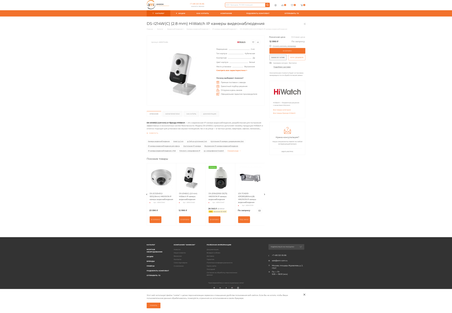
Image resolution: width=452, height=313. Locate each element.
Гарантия (210, 259)
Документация (209, 114)
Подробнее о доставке (282, 67)
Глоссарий (211, 269)
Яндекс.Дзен (238, 287)
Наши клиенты (180, 253)
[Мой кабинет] (275, 5)
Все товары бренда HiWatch (284, 113)
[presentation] (146, 194)
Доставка (210, 256)
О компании (179, 266)
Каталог (151, 245)
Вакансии (178, 256)
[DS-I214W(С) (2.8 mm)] (182, 74)
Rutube (232, 287)
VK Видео (226, 287)
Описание (154, 114)
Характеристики (172, 114)
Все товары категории (282, 110)
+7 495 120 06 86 (197, 4)
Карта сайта (211, 266)
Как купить (191, 114)
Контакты (177, 259)
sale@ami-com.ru (279, 260)
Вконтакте (220, 287)
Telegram (214, 287)
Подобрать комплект (158, 271)
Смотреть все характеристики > (231, 70)
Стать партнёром (180, 263)
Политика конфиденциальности (219, 263)
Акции (150, 256)
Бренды (151, 261)
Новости (177, 249)
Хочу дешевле (297, 57)
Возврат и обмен (213, 253)
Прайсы (151, 266)
